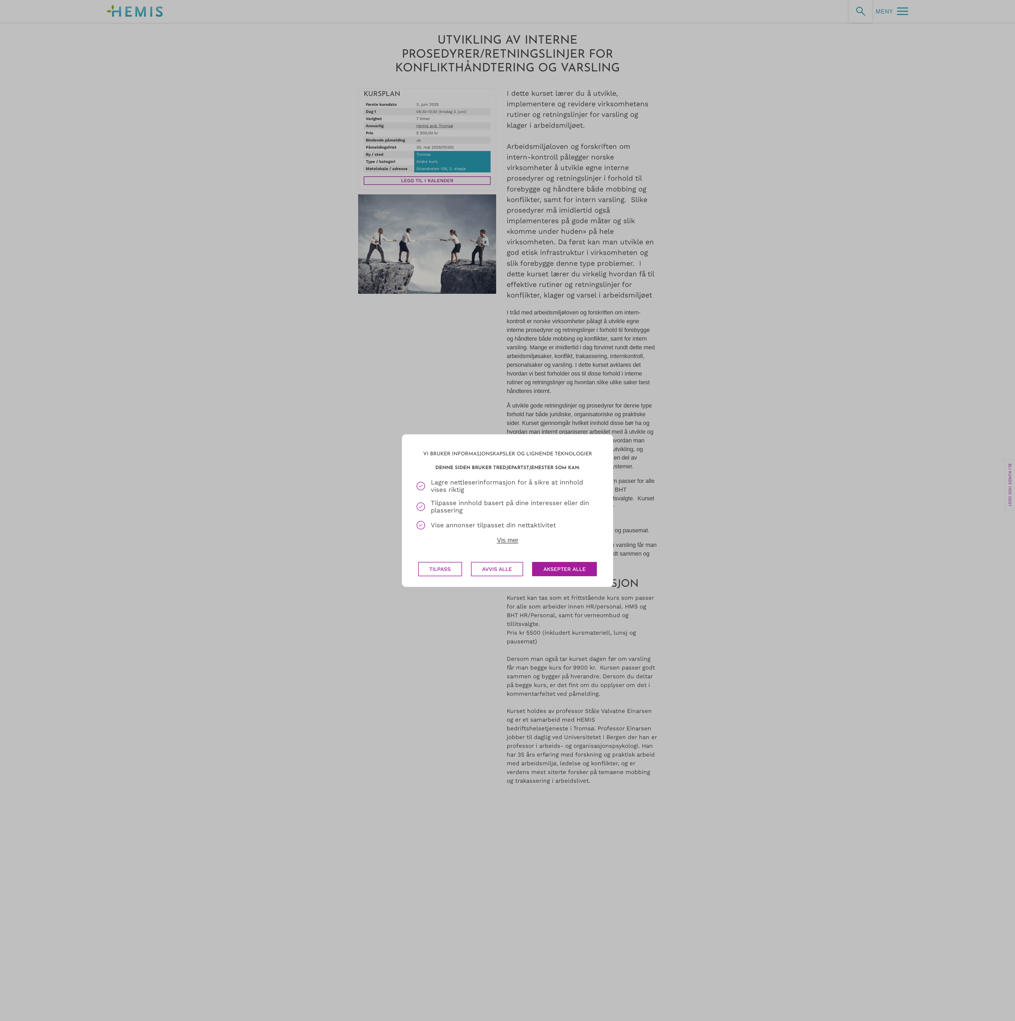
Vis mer (507, 540)
